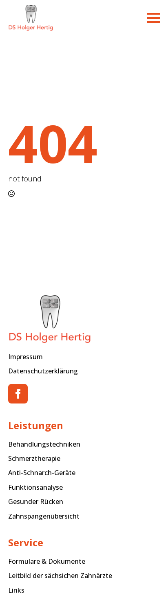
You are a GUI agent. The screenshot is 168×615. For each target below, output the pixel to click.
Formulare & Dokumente (46, 561)
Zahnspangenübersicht (44, 516)
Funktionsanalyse (35, 487)
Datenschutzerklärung (43, 370)
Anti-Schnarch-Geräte (41, 472)
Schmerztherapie (34, 458)
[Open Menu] (153, 17)
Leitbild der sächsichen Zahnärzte (60, 575)
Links (16, 590)
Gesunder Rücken (35, 501)
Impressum (25, 356)
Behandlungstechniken (44, 444)
